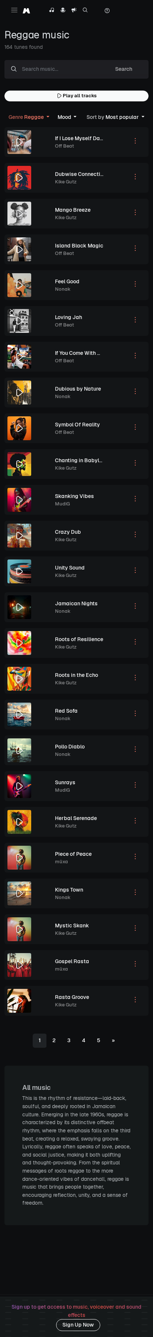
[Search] (85, 11)
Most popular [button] (113, 117)
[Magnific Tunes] (26, 10)
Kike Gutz (65, 182)
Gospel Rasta (72, 961)
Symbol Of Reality (77, 424)
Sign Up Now (78, 1324)
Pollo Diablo (70, 746)
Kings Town (69, 889)
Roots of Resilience (79, 639)
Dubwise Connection (80, 174)
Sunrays (65, 782)
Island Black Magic (79, 245)
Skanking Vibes (74, 496)
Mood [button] (65, 117)
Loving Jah (68, 317)
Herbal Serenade (76, 818)
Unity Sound (70, 567)
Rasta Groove (72, 997)
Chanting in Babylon (80, 460)
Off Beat (64, 146)
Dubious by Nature (78, 388)
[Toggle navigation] (14, 9)
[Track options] (135, 142)
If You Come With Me (79, 353)
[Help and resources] (107, 11)
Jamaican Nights (76, 603)
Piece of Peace (73, 854)
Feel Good (67, 281)
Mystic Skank (72, 925)
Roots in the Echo (76, 675)
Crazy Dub (68, 532)
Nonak (63, 289)
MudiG (62, 504)
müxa (61, 861)
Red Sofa (66, 710)
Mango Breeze (73, 209)
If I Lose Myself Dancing (84, 138)
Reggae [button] (27, 117)
